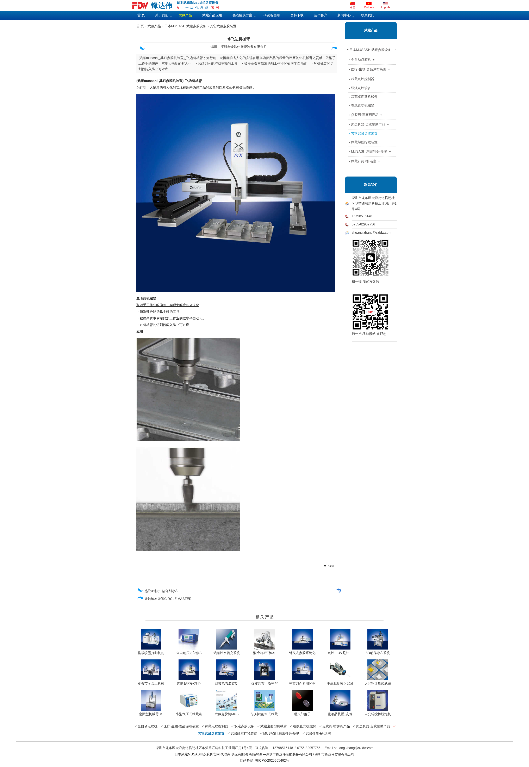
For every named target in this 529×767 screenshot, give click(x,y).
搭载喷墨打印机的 (151, 653)
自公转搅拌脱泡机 (378, 714)
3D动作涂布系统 (378, 653)
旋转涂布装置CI (226, 683)
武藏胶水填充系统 (226, 653)
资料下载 (297, 15)
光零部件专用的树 (302, 683)
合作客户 (320, 15)
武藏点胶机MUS (227, 714)
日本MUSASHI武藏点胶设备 (185, 26)
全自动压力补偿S (189, 653)
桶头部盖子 (302, 714)
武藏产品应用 (212, 15)
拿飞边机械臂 (239, 39)
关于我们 (161, 15)
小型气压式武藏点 (189, 714)
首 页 (140, 26)
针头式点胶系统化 (302, 653)
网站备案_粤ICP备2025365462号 (264, 760)
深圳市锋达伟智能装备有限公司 (243, 47)
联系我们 (367, 15)
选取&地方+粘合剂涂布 (161, 591)
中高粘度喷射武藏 (340, 683)
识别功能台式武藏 (264, 714)
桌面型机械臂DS (151, 714)
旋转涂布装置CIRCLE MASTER (168, 599)
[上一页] (142, 49)
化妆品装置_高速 (340, 714)
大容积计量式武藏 (378, 683)
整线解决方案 (242, 15)
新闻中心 (344, 15)
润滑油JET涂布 (264, 653)
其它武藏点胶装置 (223, 26)
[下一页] (334, 49)
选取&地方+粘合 (189, 683)
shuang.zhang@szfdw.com (371, 232)
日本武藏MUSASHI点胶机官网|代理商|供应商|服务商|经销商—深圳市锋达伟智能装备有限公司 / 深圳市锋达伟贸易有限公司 (264, 754)
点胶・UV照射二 (340, 653)
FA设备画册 (271, 15)
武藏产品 (154, 26)
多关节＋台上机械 (151, 683)
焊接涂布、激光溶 (264, 683)
